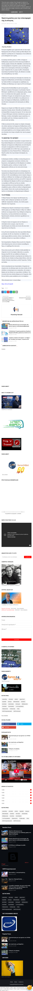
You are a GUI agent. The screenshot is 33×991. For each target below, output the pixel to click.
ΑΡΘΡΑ (10, 13)
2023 (16, 798)
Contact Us (21, 982)
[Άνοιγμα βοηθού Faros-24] (29, 987)
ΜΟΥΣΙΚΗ (4, 704)
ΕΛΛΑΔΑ (10, 701)
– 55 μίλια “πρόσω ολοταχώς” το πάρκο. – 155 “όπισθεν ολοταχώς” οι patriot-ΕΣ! (20, 338)
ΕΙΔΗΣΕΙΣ (4, 701)
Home (11, 982)
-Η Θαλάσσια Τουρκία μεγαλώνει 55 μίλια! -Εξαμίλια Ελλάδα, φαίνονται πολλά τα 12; (20, 331)
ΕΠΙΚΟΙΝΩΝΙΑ (16, 701)
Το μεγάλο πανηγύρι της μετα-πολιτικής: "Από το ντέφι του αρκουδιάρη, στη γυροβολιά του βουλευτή (20, 887)
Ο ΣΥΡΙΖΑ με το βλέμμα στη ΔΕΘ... (17, 845)
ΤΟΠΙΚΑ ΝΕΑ (12, 708)
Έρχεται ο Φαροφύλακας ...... (16, 879)
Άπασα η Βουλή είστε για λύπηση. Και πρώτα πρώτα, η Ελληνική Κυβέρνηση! (19, 325)
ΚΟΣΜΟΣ (23, 701)
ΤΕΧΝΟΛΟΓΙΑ (5, 708)
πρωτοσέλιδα (8, 513)
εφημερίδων (14, 513)
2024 (16, 795)
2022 (16, 800)
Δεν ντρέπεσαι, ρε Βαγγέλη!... (16, 742)
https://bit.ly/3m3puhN (7, 284)
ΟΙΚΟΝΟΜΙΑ (11, 704)
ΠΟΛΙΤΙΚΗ (4, 706)
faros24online (20, 984)
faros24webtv (5, 715)
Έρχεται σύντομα (6, 608)
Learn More (14, 12)
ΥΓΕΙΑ (18, 708)
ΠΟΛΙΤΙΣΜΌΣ (11, 706)
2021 (16, 803)
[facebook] (9, 724)
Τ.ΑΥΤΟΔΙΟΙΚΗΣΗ (19, 706)
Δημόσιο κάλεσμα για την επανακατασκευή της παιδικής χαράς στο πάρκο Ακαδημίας (20, 832)
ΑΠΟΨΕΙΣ (11, 699)
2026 (16, 790)
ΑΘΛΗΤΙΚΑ (4, 699)
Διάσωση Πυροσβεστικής (8, 610)
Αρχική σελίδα (5, 13)
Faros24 (4, 23)
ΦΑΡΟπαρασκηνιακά (7, 711)
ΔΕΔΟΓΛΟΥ (22, 699)
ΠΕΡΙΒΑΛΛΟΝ (24, 704)
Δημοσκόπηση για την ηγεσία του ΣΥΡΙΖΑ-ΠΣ (20, 736)
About (15, 982)
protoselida (19, 513)
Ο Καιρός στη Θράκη (14, 748)
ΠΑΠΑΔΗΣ (18, 704)
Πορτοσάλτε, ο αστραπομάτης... (17, 872)
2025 (16, 792)
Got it (21, 12)
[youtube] (9, 727)
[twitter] (24, 724)
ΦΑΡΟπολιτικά (17, 711)
